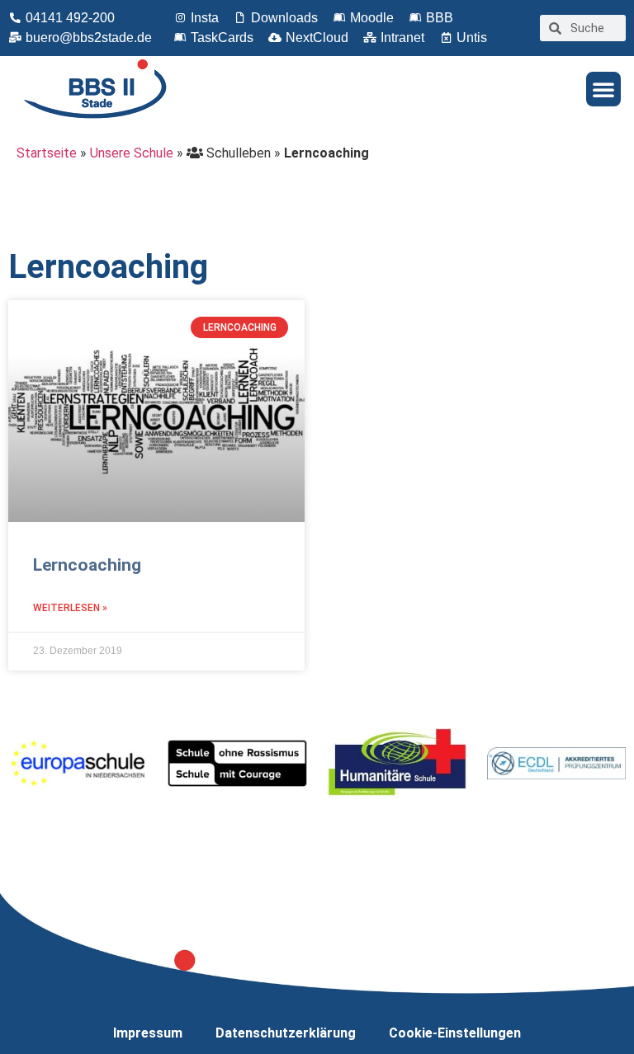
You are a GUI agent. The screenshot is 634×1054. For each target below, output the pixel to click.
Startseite (47, 153)
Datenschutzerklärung (285, 1033)
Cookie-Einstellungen (455, 1033)
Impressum (147, 1033)
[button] (603, 89)
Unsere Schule (131, 153)
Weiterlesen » (70, 608)
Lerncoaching (87, 565)
